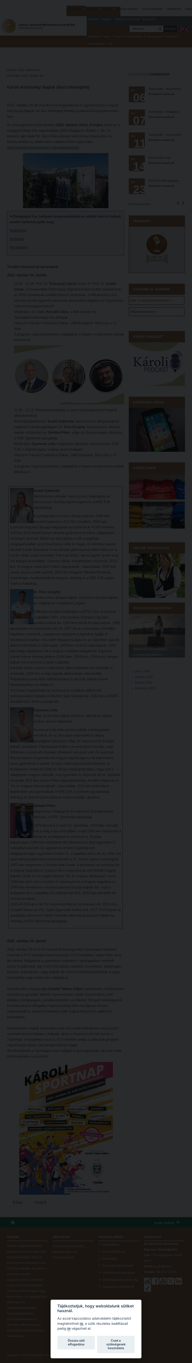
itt (81, 1324)
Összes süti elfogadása (76, 1342)
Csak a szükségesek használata (116, 1344)
